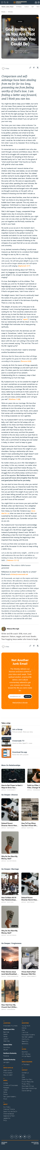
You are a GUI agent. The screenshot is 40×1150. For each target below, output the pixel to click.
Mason (5, 1034)
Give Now (25, 1052)
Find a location (8, 1073)
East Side (6, 1032)
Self (33, 7)
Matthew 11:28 (14, 399)
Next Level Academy (9, 1096)
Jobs (23, 1075)
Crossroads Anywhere (10, 1026)
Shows (5, 1094)
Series (5, 1092)
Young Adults (26, 1026)
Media (3, 12)
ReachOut (25, 1041)
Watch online (7, 1070)
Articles (10, 12)
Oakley (5, 1036)
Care (23, 1030)
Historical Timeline (9, 1109)
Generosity (25, 1043)
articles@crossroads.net (19, 574)
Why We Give (26, 1054)
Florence (6, 1056)
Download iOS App (28, 1086)
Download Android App (29, 1088)
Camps (24, 1028)
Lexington (6, 1062)
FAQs (5, 1120)
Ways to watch (8, 1075)
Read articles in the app (20, 702)
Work (38, 7)
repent (25, 319)
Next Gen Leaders (27, 1037)
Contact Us (25, 1073)
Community (25, 1039)
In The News (25, 1064)
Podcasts (6, 1087)
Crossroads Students (28, 1034)
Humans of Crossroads (10, 1085)
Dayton (5, 1049)
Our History (7, 1107)
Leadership (6, 1118)
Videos (5, 1090)
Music (5, 1099)
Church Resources (27, 1081)
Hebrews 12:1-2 (12, 560)
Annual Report (26, 1056)
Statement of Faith (9, 1116)
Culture (26, 7)
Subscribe (27, 696)
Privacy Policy (26, 1084)
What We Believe (8, 1114)
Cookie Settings (26, 1090)
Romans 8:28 (26, 361)
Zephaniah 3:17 (24, 266)
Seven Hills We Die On (10, 1111)
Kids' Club (25, 1032)
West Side (6, 1041)
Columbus (6, 1047)
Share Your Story (27, 1079)
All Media (18, 7)
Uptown (5, 1039)
